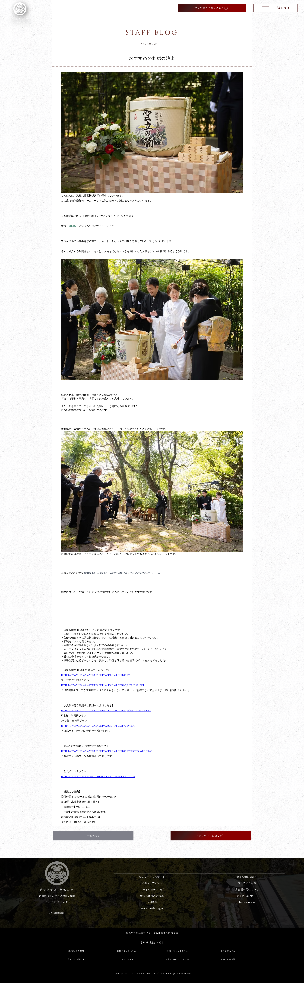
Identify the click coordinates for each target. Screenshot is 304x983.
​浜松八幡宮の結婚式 (152, 896)
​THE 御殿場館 (228, 959)
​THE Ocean (126, 959)
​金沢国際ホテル (228, 951)
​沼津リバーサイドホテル (177, 959)
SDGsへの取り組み (152, 908)
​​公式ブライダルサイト (152, 877)
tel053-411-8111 (57, 902)
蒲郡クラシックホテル (177, 951)
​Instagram (247, 902)
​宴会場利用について (247, 889)
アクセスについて (247, 896)
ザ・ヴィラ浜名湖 (76, 959)
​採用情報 (152, 902)
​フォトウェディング (152, 889)
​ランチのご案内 (247, 883)
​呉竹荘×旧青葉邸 (76, 951)
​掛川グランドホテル (126, 951)
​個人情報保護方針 (57, 913)
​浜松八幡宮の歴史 (247, 877)
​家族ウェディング (152, 883)
